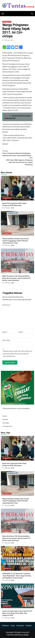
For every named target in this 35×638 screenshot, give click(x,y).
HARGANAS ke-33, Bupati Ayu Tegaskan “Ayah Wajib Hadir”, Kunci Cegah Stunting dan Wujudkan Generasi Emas (16, 576)
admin (12, 40)
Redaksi (29, 625)
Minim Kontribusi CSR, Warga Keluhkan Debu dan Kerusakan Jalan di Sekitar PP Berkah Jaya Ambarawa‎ (16, 278)
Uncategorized (7, 21)
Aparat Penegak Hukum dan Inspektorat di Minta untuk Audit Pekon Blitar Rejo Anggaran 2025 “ (17, 613)
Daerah (4, 416)
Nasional (5, 419)
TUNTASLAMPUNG (13, 635)
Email (20, 332)
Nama (5, 332)
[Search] (32, 14)
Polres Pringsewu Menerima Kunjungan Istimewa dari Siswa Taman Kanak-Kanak (16, 153)
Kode (13, 625)
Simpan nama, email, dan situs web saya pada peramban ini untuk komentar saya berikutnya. (17, 353)
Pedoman (5, 625)
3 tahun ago (7, 40)
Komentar (6, 305)
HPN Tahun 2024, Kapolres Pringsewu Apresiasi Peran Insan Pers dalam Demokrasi (19, 161)
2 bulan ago (7, 208)
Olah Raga (5, 423)
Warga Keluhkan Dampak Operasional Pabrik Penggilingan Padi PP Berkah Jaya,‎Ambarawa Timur (15, 241)
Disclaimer (20, 625)
